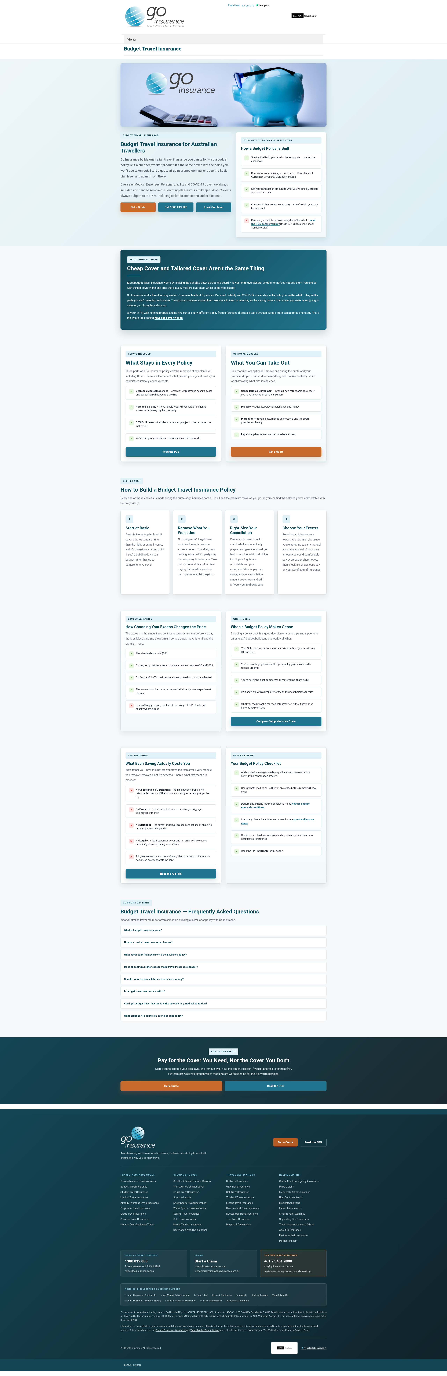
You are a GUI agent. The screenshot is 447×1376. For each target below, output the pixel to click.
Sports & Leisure (182, 1197)
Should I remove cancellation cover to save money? (154, 979)
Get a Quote (138, 207)
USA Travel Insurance (238, 1186)
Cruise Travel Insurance (186, 1192)
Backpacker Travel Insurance (242, 1213)
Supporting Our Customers (294, 1219)
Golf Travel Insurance (185, 1219)
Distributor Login (288, 1240)
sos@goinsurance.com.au (278, 1266)
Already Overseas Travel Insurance (139, 1202)
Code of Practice (259, 1295)
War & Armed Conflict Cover (188, 1186)
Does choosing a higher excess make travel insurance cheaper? (161, 966)
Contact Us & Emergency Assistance (299, 1181)
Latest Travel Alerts (290, 1208)
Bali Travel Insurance (237, 1192)
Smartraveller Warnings (292, 1213)
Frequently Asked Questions (294, 1192)
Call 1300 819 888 (176, 207)
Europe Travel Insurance (239, 1202)
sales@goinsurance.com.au (140, 1271)
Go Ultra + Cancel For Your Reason (192, 1181)
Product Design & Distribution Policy (143, 1300)
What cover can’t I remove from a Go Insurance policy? (155, 954)
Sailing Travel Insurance (186, 1213)
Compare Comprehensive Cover (276, 721)
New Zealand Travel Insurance (242, 1208)
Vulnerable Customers (237, 1300)
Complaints (241, 1295)
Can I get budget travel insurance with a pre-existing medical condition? (165, 1003)
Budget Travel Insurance (133, 1186)
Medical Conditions (289, 1202)
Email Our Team (213, 207)
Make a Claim (286, 1186)
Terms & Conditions (222, 1295)
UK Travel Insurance (237, 1181)
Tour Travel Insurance (238, 1219)
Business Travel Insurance (134, 1219)
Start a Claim (206, 1261)
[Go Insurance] (155, 17)
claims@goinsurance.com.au (210, 1266)
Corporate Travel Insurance (135, 1208)
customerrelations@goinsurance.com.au (217, 1271)
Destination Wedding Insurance (190, 1230)
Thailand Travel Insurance (240, 1197)
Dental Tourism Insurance (187, 1224)
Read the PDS (170, 451)
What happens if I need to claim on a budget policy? (153, 1015)
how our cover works (169, 318)
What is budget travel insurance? (143, 930)
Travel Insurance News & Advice (296, 1224)
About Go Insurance (290, 1230)
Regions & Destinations (239, 1224)
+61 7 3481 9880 (278, 1261)
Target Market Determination (204, 1330)
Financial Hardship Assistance (180, 1300)
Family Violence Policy (211, 1300)
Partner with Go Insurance (293, 1235)
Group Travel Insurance (133, 1213)
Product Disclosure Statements (140, 1295)
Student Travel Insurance (134, 1192)
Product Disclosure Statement (171, 1330)
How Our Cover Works (291, 1197)
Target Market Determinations (175, 1295)
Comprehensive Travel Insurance (138, 1181)
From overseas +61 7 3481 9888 (142, 1266)
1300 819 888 (136, 1261)
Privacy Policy (201, 1295)
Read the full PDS (171, 873)
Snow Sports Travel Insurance (189, 1202)
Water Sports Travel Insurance (190, 1208)
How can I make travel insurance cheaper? (148, 942)
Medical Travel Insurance (134, 1197)
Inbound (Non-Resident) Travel (137, 1224)
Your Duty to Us (280, 1295)
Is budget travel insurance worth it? (144, 991)
